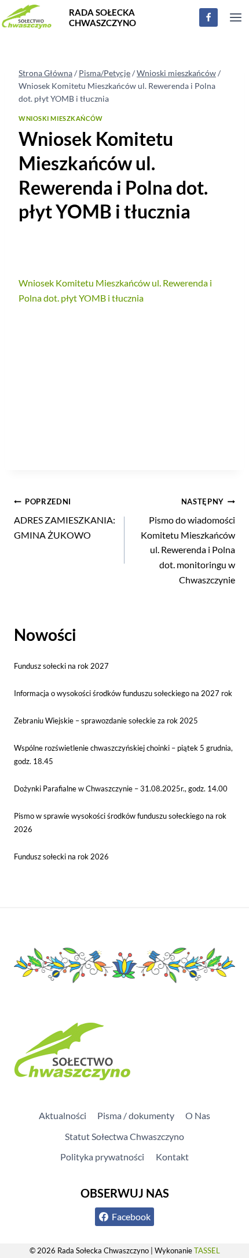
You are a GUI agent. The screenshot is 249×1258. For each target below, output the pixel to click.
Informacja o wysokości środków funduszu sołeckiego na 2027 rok (123, 693)
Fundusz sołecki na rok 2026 (61, 856)
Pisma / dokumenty (135, 1115)
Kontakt (172, 1156)
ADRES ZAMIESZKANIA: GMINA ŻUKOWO (64, 518)
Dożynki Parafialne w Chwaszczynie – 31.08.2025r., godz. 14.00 (121, 788)
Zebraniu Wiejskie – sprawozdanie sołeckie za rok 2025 (106, 720)
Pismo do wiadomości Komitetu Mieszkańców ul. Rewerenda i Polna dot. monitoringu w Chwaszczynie (188, 541)
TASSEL (207, 1250)
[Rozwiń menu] (235, 17)
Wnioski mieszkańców (61, 118)
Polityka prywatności (102, 1156)
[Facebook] (208, 17)
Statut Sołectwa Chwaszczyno (124, 1136)
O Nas (197, 1115)
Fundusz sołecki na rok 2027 (61, 666)
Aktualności (62, 1115)
